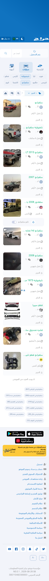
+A (42, 558)
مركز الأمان (37, 499)
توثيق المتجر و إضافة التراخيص (29, 494)
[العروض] (5, 93)
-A (33, 558)
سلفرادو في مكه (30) (17, 414)
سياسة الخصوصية (34, 528)
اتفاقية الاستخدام (34, 484)
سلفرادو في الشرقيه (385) (33, 396)
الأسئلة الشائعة (36, 523)
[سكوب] (12, 93)
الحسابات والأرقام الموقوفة (30, 513)
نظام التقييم (37, 503)
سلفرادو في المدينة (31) (14, 408)
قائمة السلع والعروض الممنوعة (29, 518)
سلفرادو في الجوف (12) (34, 421)
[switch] (14, 222)
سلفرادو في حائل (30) (35, 414)
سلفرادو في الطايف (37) (34, 408)
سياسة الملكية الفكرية (33, 533)
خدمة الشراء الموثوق (33, 489)
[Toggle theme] (22, 39)
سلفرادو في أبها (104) (35, 402)
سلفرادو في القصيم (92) (15, 402)
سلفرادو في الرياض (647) (34, 389)
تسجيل (39, 464)
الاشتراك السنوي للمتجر (32, 474)
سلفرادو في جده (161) (13, 396)
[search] (5, 53)
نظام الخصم (37, 508)
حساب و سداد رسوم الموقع (30, 469)
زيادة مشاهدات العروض (32, 479)
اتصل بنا (38, 538)
